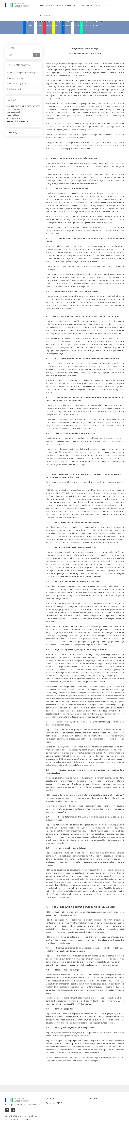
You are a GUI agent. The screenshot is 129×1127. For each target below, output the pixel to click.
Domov (31, 25)
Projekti (106, 5)
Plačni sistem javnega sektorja (21, 72)
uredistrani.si (25, 1119)
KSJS (15, 1116)
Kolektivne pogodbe (16, 83)
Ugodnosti (45, 16)
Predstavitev (46, 5)
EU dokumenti (14, 89)
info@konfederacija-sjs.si (17, 121)
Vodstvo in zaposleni (66, 5)
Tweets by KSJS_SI (15, 132)
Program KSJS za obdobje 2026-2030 (80, 25)
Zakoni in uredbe (15, 78)
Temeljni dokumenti (89, 5)
